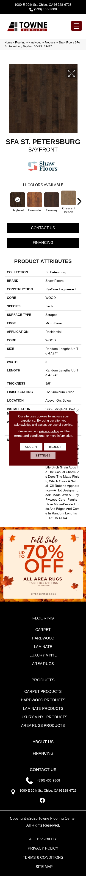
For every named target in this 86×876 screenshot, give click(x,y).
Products (49, 42)
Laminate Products (43, 709)
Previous (6, 199)
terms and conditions (29, 435)
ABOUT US (43, 741)
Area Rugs (43, 664)
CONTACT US (43, 769)
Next (79, 199)
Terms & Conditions (43, 857)
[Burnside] (34, 199)
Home (8, 42)
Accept (31, 446)
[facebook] (42, 800)
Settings (43, 455)
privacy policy (49, 431)
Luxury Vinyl (43, 655)
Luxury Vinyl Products (43, 717)
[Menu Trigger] (76, 26)
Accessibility (43, 839)
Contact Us (43, 228)
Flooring (20, 42)
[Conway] (51, 199)
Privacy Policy (43, 848)
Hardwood (35, 42)
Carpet (43, 630)
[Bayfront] (17, 199)
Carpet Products (43, 691)
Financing (43, 243)
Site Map (44, 867)
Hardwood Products (43, 700)
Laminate (43, 647)
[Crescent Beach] (68, 197)
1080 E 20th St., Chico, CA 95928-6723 (43, 4)
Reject (55, 446)
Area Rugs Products (43, 726)
